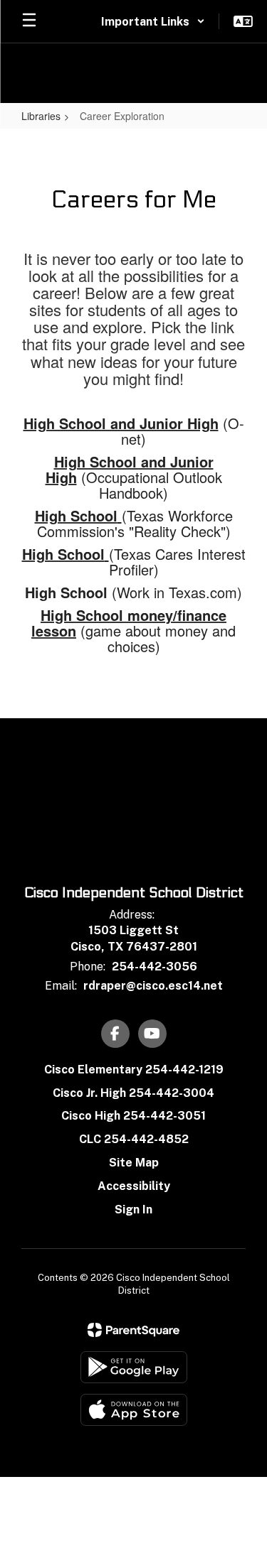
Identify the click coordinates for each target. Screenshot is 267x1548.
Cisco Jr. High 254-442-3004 (133, 1093)
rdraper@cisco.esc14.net (153, 985)
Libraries (41, 116)
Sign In (133, 1209)
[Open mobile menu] (29, 21)
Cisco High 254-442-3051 (133, 1115)
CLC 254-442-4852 (134, 1139)
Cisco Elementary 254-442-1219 (134, 1069)
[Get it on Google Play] (133, 1367)
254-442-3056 (154, 966)
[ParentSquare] (133, 1330)
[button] (153, 21)
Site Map (134, 1162)
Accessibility (134, 1186)
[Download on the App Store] (133, 1410)
